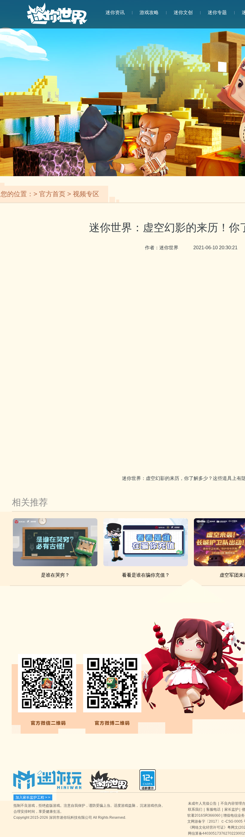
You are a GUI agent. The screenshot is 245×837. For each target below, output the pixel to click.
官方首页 (52, 194)
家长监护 (231, 809)
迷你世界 (57, 17)
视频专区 (86, 194)
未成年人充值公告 (202, 803)
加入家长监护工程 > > (33, 797)
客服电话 (213, 809)
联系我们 (195, 809)
